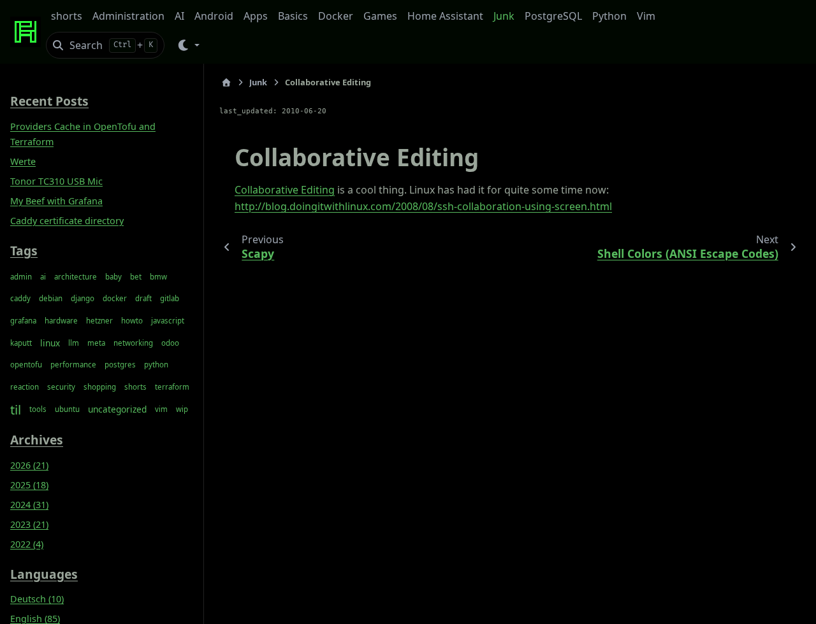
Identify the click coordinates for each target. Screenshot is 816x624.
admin (21, 276)
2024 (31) (29, 505)
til (15, 409)
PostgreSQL (553, 16)
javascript (167, 320)
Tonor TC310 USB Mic (56, 181)
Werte (23, 161)
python (156, 364)
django (82, 298)
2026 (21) (29, 465)
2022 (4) (26, 544)
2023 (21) (29, 524)
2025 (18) (29, 485)
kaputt (21, 343)
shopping (100, 387)
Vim (646, 16)
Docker (335, 16)
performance (73, 364)
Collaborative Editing (285, 190)
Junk (503, 16)
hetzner (99, 320)
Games (380, 16)
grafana (23, 320)
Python (609, 16)
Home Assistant (445, 16)
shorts (66, 16)
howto (132, 320)
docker (115, 298)
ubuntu (67, 409)
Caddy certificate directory (67, 221)
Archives (36, 439)
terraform (172, 387)
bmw (158, 276)
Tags (24, 250)
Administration (128, 16)
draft (143, 298)
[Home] (226, 82)
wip (182, 409)
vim (161, 409)
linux (50, 343)
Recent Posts (49, 101)
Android (213, 16)
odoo (170, 343)
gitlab (169, 298)
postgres (120, 364)
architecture (75, 276)
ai (43, 276)
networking (133, 343)
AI (179, 16)
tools (38, 409)
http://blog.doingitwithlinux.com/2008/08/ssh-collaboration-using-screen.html (423, 206)
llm (73, 343)
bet (136, 276)
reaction (24, 387)
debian (50, 298)
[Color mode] (188, 45)
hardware (61, 320)
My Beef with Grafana (56, 201)
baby (113, 276)
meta (96, 343)
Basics (293, 16)
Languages (44, 574)
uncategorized (117, 409)
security (61, 387)
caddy (20, 298)
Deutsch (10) (37, 599)
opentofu (26, 364)
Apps (256, 16)
